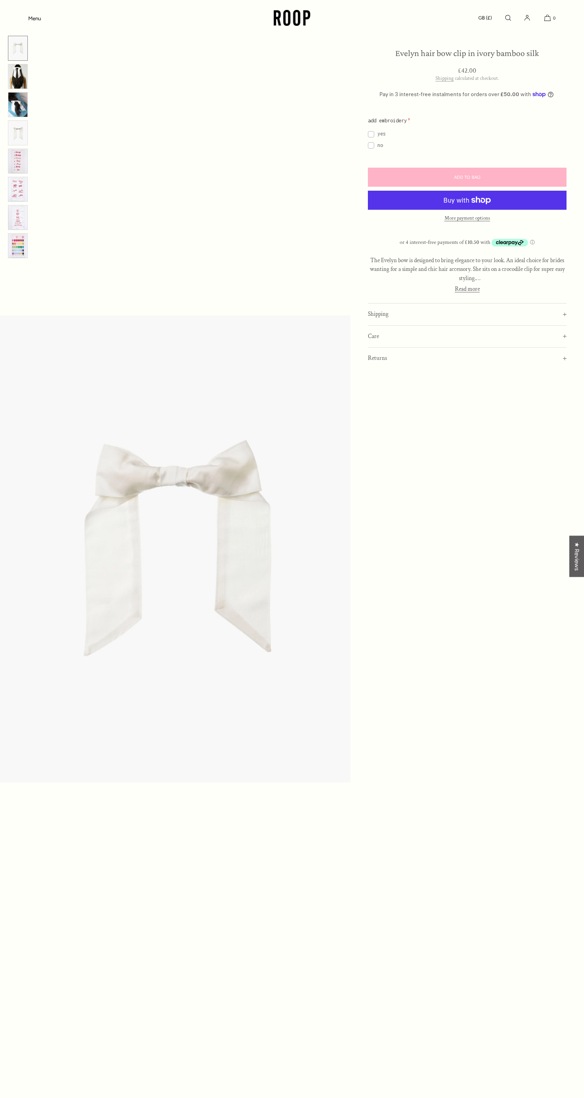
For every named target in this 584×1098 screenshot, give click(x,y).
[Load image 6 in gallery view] (18, 189)
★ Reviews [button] (576, 556)
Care (373, 336)
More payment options (467, 218)
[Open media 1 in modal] (175, 549)
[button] (508, 17)
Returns (377, 358)
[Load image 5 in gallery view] (18, 161)
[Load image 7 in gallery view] (18, 217)
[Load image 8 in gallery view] (18, 245)
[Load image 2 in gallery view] (18, 76)
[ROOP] (292, 18)
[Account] (527, 17)
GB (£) (485, 18)
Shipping (444, 78)
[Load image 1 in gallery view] (18, 48)
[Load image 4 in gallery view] (18, 132)
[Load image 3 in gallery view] (18, 104)
